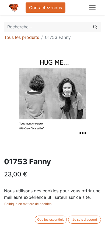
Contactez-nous (45, 7)
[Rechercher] (95, 27)
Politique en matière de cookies (27, 204)
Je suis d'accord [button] (84, 219)
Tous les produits (21, 37)
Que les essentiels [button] (50, 219)
